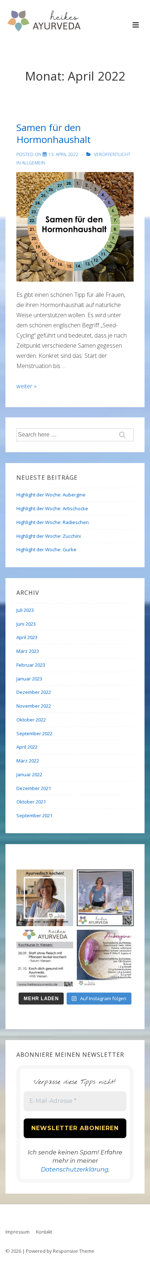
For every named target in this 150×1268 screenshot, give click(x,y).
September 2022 (34, 733)
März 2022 (27, 760)
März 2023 (27, 651)
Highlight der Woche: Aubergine (51, 494)
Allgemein (33, 163)
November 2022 (33, 706)
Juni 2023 (26, 624)
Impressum (17, 1231)
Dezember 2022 (33, 692)
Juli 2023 (25, 610)
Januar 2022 (29, 774)
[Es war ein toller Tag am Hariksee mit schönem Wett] (105, 898)
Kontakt (44, 1231)
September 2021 (34, 815)
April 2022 (27, 747)
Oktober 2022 (31, 719)
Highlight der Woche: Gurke (46, 549)
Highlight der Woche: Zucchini (48, 536)
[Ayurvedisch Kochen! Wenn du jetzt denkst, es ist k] (44, 898)
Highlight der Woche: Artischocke (52, 508)
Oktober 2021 (31, 801)
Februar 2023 (30, 665)
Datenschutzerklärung (74, 1169)
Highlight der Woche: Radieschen (52, 522)
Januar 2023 (29, 678)
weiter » (26, 386)
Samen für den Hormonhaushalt (53, 133)
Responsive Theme (73, 1251)
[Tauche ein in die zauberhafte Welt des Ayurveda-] (44, 958)
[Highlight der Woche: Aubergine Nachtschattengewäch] (105, 958)
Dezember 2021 (33, 788)
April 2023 (27, 637)
